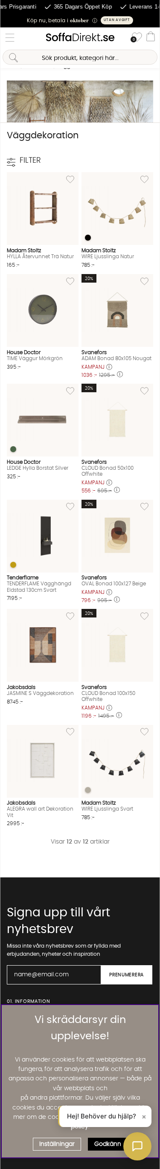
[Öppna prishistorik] (109, 367)
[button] (80, 20)
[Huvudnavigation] (10, 37)
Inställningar (57, 1144)
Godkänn (107, 1144)
